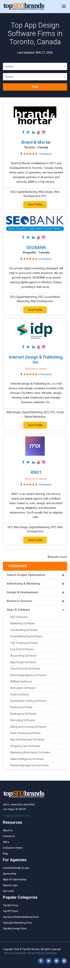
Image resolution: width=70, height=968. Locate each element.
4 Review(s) (45, 374)
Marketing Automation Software (30, 752)
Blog (5, 853)
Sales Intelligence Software (27, 759)
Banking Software (21, 707)
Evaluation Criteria (13, 847)
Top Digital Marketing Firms (17, 922)
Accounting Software (23, 655)
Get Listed (8, 891)
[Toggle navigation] (63, 6)
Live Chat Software (22, 649)
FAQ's (6, 842)
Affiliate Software (21, 681)
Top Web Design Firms (15, 928)
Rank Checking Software (25, 733)
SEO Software (19, 617)
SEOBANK (36, 247)
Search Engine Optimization (26, 575)
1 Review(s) (45, 153)
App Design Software (23, 662)
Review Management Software (29, 765)
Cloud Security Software (25, 668)
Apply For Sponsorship (14, 879)
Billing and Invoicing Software (28, 726)
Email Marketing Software (26, 636)
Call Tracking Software (24, 642)
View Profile (35, 204)
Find (35, 86)
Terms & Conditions (14, 953)
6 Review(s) (45, 259)
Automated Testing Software (28, 700)
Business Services (19, 601)
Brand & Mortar (36, 142)
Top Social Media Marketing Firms (21, 917)
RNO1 (36, 472)
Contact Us (9, 836)
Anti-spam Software (23, 687)
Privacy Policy (35, 953)
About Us (8, 830)
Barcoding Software (22, 720)
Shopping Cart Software (25, 746)
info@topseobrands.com (16, 815)
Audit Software (19, 694)
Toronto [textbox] (9, 76)
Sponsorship (9, 873)
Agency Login (10, 885)
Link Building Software (24, 629)
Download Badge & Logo (16, 868)
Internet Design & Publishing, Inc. (36, 360)
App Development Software (27, 739)
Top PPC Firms (10, 911)
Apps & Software (18, 609)
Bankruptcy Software (23, 713)
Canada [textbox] (9, 66)
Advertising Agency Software (28, 675)
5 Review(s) (45, 484)
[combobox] (35, 67)
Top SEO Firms (10, 905)
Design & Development (22, 592)
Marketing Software (22, 623)
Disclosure (51, 953)
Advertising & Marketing (23, 583)
